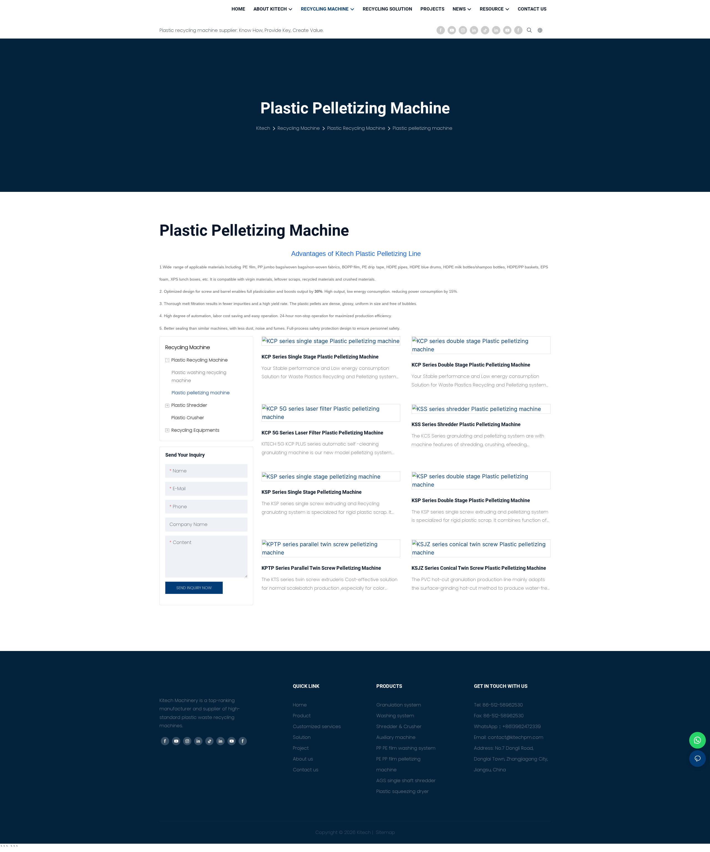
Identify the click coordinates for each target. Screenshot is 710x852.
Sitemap (384, 832)
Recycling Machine (299, 128)
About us (303, 759)
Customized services (317, 726)
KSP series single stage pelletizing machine (312, 492)
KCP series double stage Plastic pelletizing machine (471, 365)
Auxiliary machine (395, 737)
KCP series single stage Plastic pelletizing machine (320, 357)
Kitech (263, 128)
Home (300, 704)
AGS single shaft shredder (406, 780)
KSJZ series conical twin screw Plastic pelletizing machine (479, 568)
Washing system (395, 715)
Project (301, 748)
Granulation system (398, 704)
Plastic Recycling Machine (356, 128)
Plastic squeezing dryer (402, 791)
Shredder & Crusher (399, 726)
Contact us (305, 769)
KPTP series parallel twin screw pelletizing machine (321, 568)
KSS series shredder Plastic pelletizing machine (466, 424)
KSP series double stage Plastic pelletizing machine (471, 500)
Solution (302, 737)
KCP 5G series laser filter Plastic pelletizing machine (322, 433)
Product (302, 715)
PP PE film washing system (405, 748)
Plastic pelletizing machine (422, 128)
